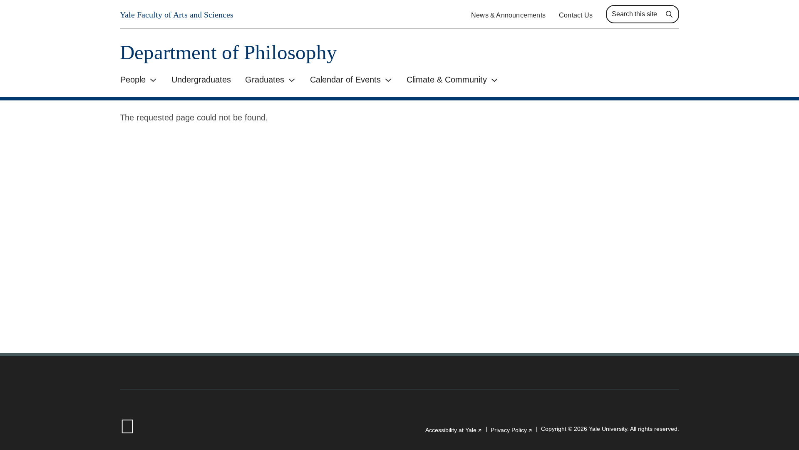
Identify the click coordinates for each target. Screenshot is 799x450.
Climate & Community (447, 79)
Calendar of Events (345, 79)
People (133, 79)
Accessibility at (453, 430)
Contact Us (576, 15)
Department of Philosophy (228, 52)
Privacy (512, 430)
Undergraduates (201, 79)
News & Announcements (508, 15)
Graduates (264, 79)
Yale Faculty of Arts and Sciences (176, 14)
